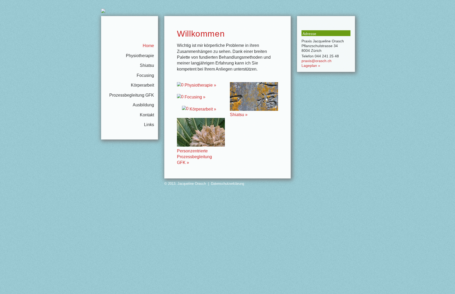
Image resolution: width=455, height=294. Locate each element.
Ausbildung (143, 105)
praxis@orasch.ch (316, 61)
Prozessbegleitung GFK (131, 95)
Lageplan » (310, 65)
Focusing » (194, 97)
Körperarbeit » (202, 109)
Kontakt (147, 115)
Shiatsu (147, 65)
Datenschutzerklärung (227, 184)
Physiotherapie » (200, 85)
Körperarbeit (142, 85)
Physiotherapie (140, 55)
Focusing (145, 75)
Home (148, 45)
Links (149, 124)
